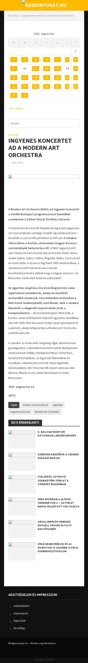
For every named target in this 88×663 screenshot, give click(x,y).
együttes (58, 404)
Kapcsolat (19, 620)
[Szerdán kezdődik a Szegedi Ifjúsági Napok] (22, 461)
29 (75, 86)
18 (35, 77)
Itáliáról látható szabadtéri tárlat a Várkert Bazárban (53, 480)
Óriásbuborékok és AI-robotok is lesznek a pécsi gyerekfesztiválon (58, 547)
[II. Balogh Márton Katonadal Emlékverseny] (22, 439)
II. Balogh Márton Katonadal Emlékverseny (57, 433)
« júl (10, 108)
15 (75, 68)
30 (13, 95)
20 (57, 77)
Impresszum (21, 613)
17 (24, 77)
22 (75, 77)
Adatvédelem (22, 606)
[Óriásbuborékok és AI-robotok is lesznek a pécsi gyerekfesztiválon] (22, 551)
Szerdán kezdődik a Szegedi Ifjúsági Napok (58, 456)
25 (35, 86)
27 (57, 86)
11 (35, 68)
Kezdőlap (13, 15)
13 (57, 68)
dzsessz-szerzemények (35, 404)
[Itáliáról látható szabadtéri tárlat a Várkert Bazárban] (22, 484)
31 (24, 95)
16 (13, 77)
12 (46, 68)
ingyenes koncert (20, 411)
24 (24, 86)
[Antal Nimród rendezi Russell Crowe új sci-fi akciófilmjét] (22, 529)
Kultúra (13, 134)
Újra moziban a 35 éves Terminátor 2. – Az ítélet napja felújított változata (58, 503)
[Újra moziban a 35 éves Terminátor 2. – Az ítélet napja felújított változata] (22, 506)
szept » (19, 108)
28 (67, 86)
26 (46, 86)
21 (67, 77)
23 (13, 86)
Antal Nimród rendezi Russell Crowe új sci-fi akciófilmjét (55, 525)
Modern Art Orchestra (47, 411)
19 (46, 77)
